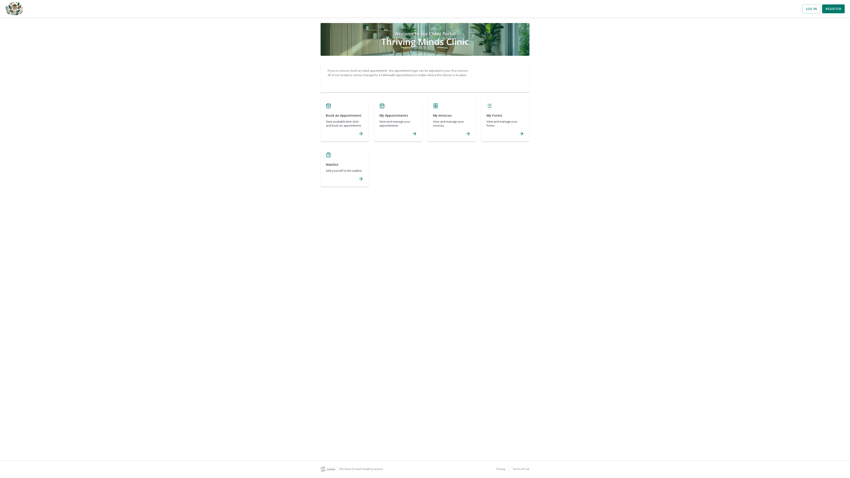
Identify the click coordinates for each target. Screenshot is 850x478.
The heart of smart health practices (361, 469)
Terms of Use (521, 469)
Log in (811, 9)
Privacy (500, 469)
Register (833, 9)
